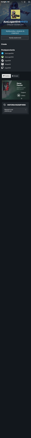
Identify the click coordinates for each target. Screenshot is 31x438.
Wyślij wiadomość (15, 38)
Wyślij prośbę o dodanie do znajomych (15, 32)
